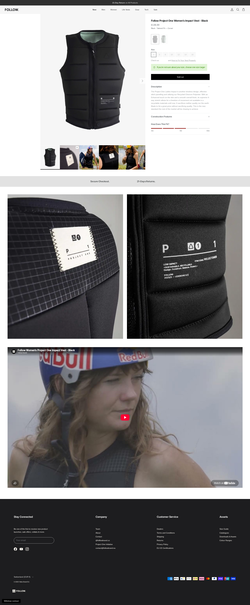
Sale (155, 10)
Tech (146, 10)
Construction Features (161, 117)
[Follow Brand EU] (12, 9)
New (94, 10)
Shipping (160, 537)
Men (103, 10)
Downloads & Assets (228, 537)
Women (113, 10)
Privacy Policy (162, 544)
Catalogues (224, 533)
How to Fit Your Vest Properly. (183, 60)
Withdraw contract (11, 601)
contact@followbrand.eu (105, 548)
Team (98, 529)
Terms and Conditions (166, 533)
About (98, 533)
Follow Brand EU (24, 582)
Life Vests (126, 10)
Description (156, 87)
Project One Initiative (104, 544)
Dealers (160, 529)
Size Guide (224, 529)
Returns (160, 540)
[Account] (231, 9)
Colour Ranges (226, 540)
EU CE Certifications (165, 548)
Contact (99, 537)
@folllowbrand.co (103, 540)
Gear (137, 10)
